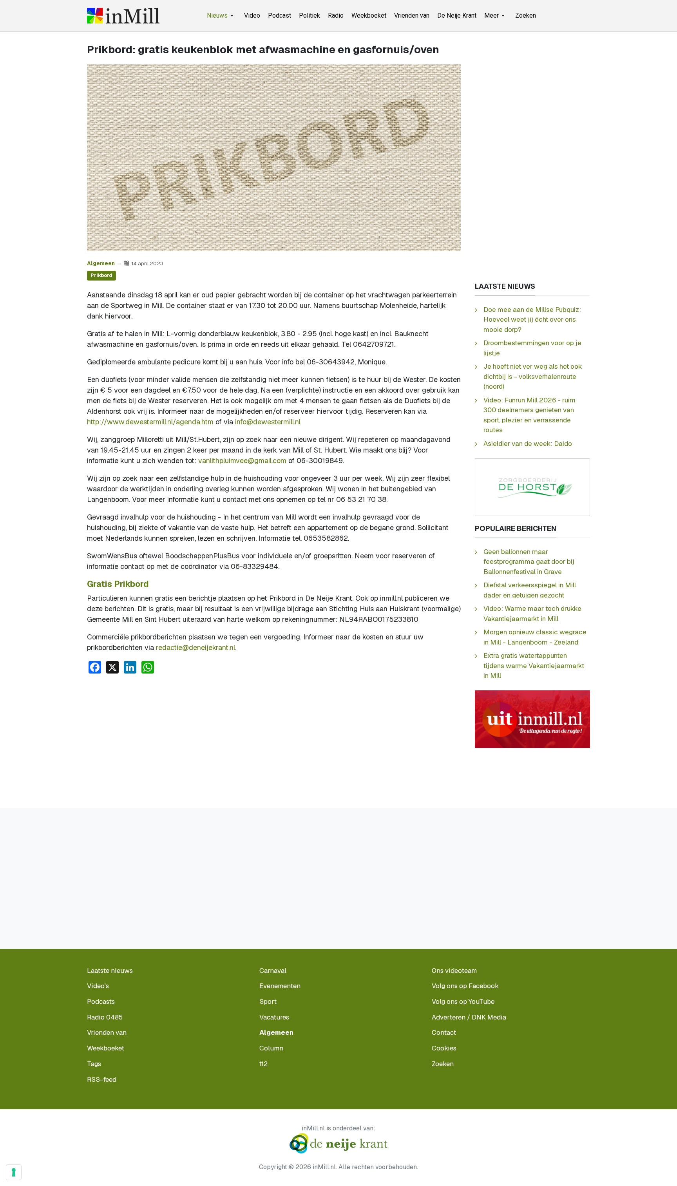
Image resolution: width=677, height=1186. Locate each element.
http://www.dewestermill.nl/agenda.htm (150, 421)
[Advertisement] (274, 739)
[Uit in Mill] (532, 718)
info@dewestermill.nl (267, 421)
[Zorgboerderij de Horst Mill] (532, 486)
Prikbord (101, 275)
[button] (221, 15)
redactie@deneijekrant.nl (195, 647)
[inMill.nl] (123, 16)
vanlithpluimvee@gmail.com (242, 460)
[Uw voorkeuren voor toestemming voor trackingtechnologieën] (13, 1172)
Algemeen (101, 263)
